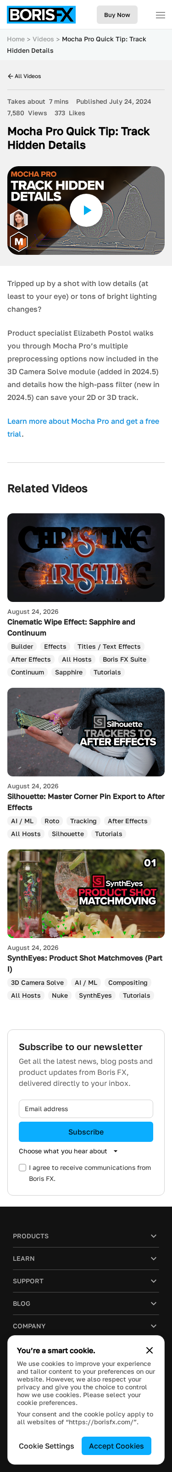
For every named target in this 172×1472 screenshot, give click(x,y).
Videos (43, 39)
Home (16, 39)
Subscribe (86, 1131)
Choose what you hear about (63, 1151)
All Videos (28, 76)
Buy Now (117, 14)
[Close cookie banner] (149, 1350)
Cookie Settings (46, 1445)
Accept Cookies (116, 1445)
